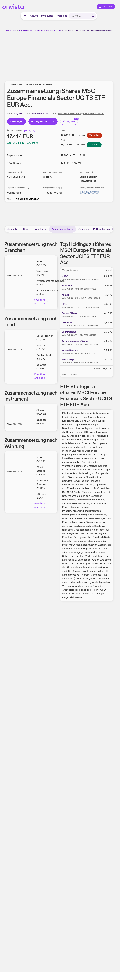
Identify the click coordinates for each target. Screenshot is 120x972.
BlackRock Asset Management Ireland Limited (81, 113)
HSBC (65, 276)
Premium (61, 15)
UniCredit (67, 322)
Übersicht (12, 229)
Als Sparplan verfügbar (27, 198)
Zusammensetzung (62, 229)
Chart (26, 229)
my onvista (47, 15)
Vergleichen (41, 121)
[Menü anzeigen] (25, 16)
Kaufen (94, 144)
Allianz (65, 294)
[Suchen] (93, 15)
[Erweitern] (54, 121)
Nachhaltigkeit (104, 229)
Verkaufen (94, 135)
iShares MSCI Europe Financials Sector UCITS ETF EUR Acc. (48, 30)
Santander (68, 285)
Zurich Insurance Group (75, 341)
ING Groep (68, 359)
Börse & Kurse (10, 30)
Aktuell (34, 15)
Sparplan (83, 229)
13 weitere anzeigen (40, 376)
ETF (20, 30)
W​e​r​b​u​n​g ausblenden (70, 54)
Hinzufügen (16, 121)
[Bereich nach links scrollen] (8, 229)
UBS (64, 304)
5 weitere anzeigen (39, 301)
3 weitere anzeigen (39, 505)
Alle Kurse (41, 229)
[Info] (22, 172)
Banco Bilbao (69, 313)
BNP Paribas (69, 331)
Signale (71, 121)
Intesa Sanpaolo (71, 350)
